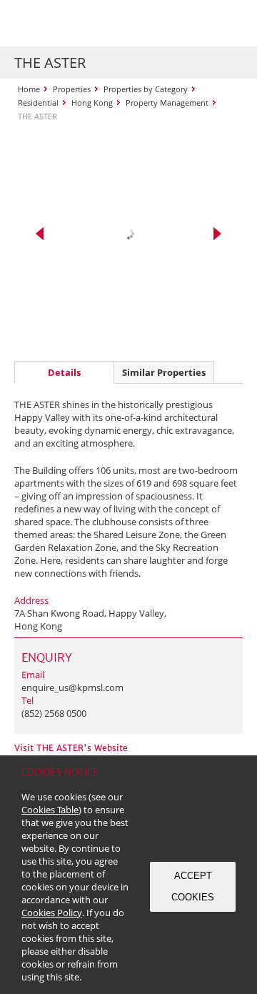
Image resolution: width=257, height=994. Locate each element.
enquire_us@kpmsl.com (72, 687)
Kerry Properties (101, 23)
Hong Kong (92, 102)
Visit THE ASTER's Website (71, 747)
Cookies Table (50, 809)
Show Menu (228, 23)
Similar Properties (164, 372)
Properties (72, 89)
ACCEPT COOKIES (192, 886)
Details (64, 372)
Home (29, 89)
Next (217, 233)
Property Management (167, 102)
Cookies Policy (51, 912)
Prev (40, 233)
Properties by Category (146, 89)
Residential (38, 102)
